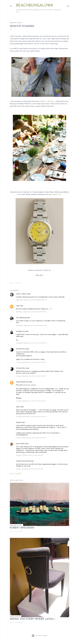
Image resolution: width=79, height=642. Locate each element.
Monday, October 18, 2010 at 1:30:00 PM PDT (29, 469)
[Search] (68, 6)
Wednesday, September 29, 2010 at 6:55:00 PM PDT (31, 325)
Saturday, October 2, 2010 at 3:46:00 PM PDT (30, 455)
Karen (18, 407)
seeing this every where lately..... (33, 619)
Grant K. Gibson (21, 294)
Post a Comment (16, 473)
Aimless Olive (21, 349)
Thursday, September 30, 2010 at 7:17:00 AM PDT (31, 401)
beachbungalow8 (34, 5)
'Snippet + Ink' (56, 194)
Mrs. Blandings (21, 318)
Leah (18, 306)
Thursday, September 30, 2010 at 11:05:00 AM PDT (31, 437)
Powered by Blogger (41, 635)
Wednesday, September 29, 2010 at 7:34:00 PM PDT (31, 343)
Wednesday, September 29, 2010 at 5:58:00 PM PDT (31, 300)
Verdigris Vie (20, 331)
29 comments (19, 622)
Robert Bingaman (22, 528)
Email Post (18, 283)
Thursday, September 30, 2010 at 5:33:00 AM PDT (31, 376)
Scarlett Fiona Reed (23, 461)
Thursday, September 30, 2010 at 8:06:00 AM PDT (31, 416)
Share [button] (11, 283)
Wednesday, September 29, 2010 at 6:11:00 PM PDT (31, 312)
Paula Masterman (22, 382)
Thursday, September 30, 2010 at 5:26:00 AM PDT (31, 362)
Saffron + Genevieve (48, 101)
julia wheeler (20, 443)
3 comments (18, 531)
